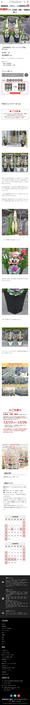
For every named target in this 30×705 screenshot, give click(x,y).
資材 (3, 637)
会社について (5, 665)
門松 (14, 65)
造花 (3, 639)
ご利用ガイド (5, 650)
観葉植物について (6, 659)
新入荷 (3, 624)
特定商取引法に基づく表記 (8, 668)
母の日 (3, 641)
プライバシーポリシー (7, 670)
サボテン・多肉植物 (6, 628)
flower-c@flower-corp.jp (10, 685)
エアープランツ (5, 630)
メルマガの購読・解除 (7, 657)
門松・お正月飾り (7, 63)
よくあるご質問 (5, 652)
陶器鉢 (3, 635)
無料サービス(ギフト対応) (8, 655)
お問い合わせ (5, 674)
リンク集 (4, 661)
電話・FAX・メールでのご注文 (9, 663)
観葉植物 (4, 626)
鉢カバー (4, 633)
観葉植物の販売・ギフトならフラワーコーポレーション (15, 700)
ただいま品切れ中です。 (13, 75)
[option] (15, 29)
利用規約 (4, 672)
